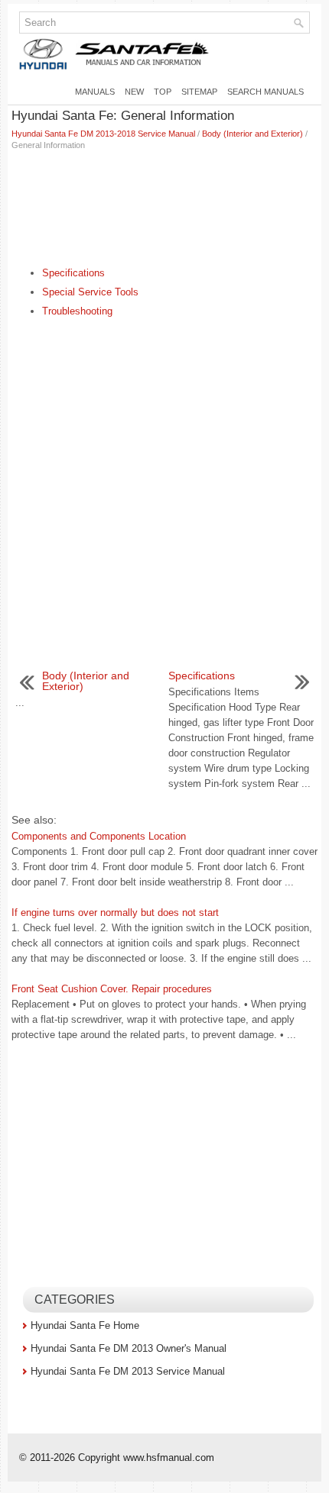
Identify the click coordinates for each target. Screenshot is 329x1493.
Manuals (95, 91)
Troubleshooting (77, 311)
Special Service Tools (90, 292)
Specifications (73, 273)
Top (162, 91)
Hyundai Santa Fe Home (85, 1325)
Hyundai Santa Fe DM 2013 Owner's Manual (128, 1348)
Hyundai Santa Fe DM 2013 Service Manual (128, 1371)
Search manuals (265, 91)
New (134, 91)
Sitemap (199, 91)
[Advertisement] (164, 204)
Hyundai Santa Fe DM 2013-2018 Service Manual (103, 133)
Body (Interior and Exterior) (252, 133)
